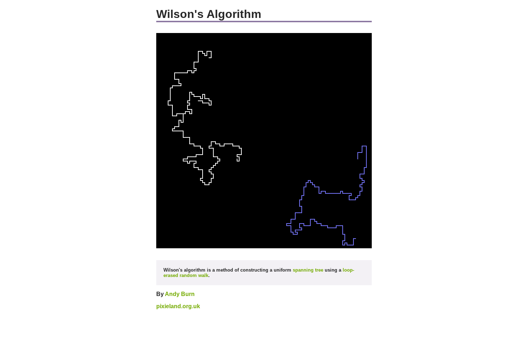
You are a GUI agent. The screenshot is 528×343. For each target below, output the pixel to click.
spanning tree (308, 270)
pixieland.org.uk (178, 306)
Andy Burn (180, 294)
